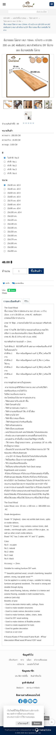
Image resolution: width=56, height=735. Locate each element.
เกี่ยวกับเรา (13, 660)
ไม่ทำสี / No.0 (13, 158)
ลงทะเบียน (44, 718)
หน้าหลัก (6, 18)
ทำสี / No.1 (12, 162)
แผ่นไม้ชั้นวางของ (19, 18)
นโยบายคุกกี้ (23, 723)
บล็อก (29, 660)
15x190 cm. (12, 247)
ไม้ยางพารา (33, 18)
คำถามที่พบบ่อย (40, 660)
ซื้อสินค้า (36, 271)
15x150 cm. (12, 232)
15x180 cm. (12, 243)
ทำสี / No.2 (12, 166)
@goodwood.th (30, 701)
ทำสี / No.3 (12, 169)
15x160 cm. (12, 236)
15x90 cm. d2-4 (13, 208)
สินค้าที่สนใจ (36, 676)
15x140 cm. (12, 228)
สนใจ (7, 283)
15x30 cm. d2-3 (13, 185)
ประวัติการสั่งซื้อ (21, 676)
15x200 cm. (12, 251)
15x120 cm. (12, 220)
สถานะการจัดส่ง (33, 688)
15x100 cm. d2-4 (14, 212)
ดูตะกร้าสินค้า (51, 4)
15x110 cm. (12, 216)
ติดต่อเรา (20, 688)
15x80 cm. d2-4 (13, 204)
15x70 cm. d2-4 (13, 201)
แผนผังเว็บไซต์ (33, 664)
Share (4, 293)
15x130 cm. (12, 224)
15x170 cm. (12, 239)
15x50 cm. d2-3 (13, 193)
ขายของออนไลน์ (25, 730)
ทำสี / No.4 (12, 173)
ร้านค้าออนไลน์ (10, 730)
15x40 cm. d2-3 (13, 189)
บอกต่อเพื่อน (19, 283)
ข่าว (22, 660)
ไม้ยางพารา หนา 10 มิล (12, 21)
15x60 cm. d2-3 (13, 197)
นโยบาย (20, 664)
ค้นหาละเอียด (42, 12)
